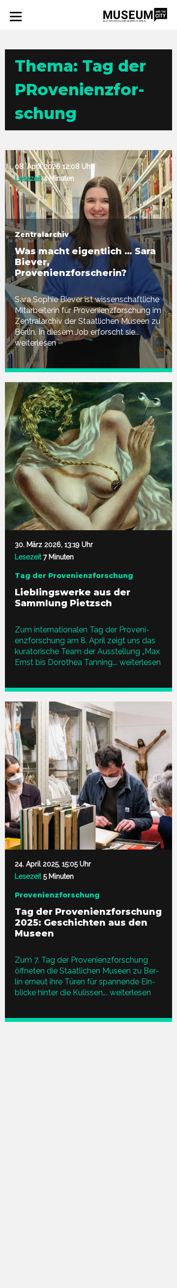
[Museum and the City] (135, 14)
